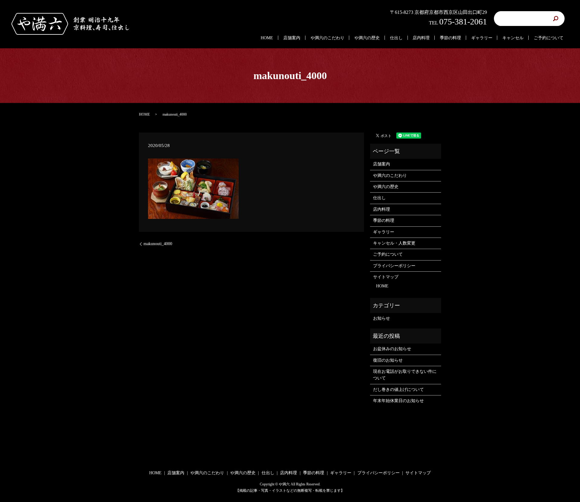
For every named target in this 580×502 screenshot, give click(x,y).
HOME (267, 38)
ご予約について (548, 38)
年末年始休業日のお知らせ (398, 400)
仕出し (396, 38)
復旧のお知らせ (388, 360)
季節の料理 (450, 38)
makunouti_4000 (157, 243)
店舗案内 (291, 38)
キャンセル (513, 38)
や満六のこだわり (327, 38)
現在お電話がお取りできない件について (405, 374)
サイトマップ (385, 277)
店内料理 (421, 38)
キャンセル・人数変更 (394, 243)
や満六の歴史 (367, 38)
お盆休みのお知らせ (392, 349)
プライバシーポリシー (394, 266)
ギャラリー (481, 38)
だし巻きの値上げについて (398, 389)
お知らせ (381, 318)
